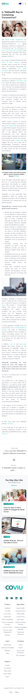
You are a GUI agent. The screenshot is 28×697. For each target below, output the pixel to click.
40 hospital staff (11, 126)
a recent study (19, 140)
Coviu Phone (7, 614)
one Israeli (22, 344)
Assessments (7, 617)
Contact (7, 665)
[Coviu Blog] (14, 459)
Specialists (20, 619)
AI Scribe (7, 611)
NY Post (16, 176)
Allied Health (20, 614)
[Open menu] (25, 3)
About (20, 645)
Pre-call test (7, 668)
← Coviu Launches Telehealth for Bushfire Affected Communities (14, 452)
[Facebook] (7, 598)
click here (10, 424)
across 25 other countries (10, 62)
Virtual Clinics (21, 617)
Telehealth (7, 608)
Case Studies (7, 645)
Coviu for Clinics (7, 627)
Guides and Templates (7, 648)
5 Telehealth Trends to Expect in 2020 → (13, 469)
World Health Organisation (14, 40)
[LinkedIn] (16, 598)
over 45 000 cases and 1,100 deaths (12, 50)
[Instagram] (21, 598)
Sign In (7, 677)
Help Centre (7, 671)
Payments (7, 635)
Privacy (17, 692)
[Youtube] (11, 598)
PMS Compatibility (7, 619)
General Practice (20, 611)
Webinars (7, 650)
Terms (10, 692)
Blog (7, 653)
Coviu (3, 305)
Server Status (7, 674)
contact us (5, 434)
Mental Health (21, 608)
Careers (20, 648)
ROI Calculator (20, 655)
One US (12, 344)
